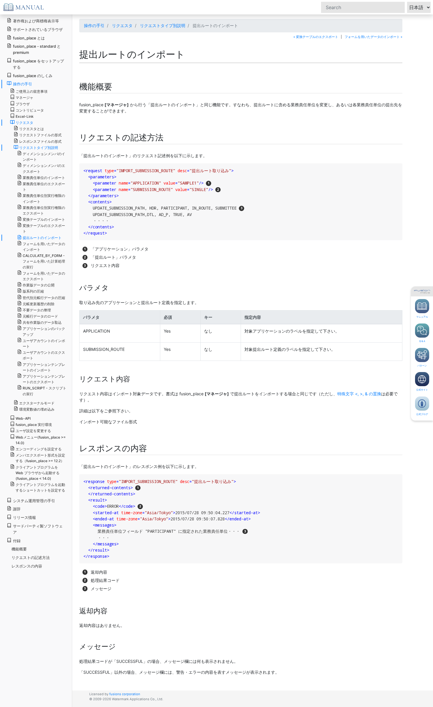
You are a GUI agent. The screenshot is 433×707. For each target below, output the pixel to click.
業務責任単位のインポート (44, 177)
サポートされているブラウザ (38, 29)
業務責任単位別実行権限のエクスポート (44, 210)
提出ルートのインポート (42, 237)
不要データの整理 (37, 310)
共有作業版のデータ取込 (42, 322)
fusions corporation (124, 694)
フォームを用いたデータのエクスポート (44, 276)
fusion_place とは (29, 38)
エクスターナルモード (36, 403)
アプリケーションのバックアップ (44, 331)
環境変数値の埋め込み (36, 409)
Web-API (23, 418)
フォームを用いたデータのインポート (44, 247)
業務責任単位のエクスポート (44, 187)
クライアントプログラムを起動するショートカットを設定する (40, 487)
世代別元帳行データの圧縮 (44, 298)
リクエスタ (122, 25)
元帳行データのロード (40, 316)
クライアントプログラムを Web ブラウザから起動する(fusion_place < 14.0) (38, 473)
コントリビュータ (30, 110)
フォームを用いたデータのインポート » (373, 37)
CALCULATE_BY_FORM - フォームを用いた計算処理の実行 (44, 261)
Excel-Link (25, 116)
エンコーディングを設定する (39, 449)
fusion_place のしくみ (32, 75)
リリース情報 (24, 517)
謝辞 (17, 509)
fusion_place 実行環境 (34, 424)
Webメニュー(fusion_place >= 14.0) (41, 440)
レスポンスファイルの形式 (40, 141)
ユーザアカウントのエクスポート (44, 355)
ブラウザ (23, 104)
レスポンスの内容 (26, 566)
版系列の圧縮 (33, 291)
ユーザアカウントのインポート (44, 343)
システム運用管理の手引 (34, 500)
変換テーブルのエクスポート (44, 228)
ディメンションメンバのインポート (44, 157)
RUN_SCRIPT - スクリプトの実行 (44, 391)
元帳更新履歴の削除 (38, 304)
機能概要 (19, 549)
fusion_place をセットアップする (38, 64)
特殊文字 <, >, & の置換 (359, 393)
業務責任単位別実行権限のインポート (44, 198)
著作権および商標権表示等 (36, 21)
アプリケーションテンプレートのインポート (44, 367)
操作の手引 (94, 25)
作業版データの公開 (38, 285)
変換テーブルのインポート (44, 219)
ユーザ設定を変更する (33, 431)
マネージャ (24, 97)
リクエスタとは (31, 129)
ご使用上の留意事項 (31, 91)
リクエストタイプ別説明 (162, 25)
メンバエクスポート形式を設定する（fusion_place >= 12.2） (40, 458)
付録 (17, 540)
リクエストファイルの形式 (40, 135)
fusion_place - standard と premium (37, 49)
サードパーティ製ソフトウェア (38, 529)
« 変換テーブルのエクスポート (315, 37)
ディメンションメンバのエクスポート (44, 168)
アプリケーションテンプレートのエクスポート (44, 379)
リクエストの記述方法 (30, 557)
